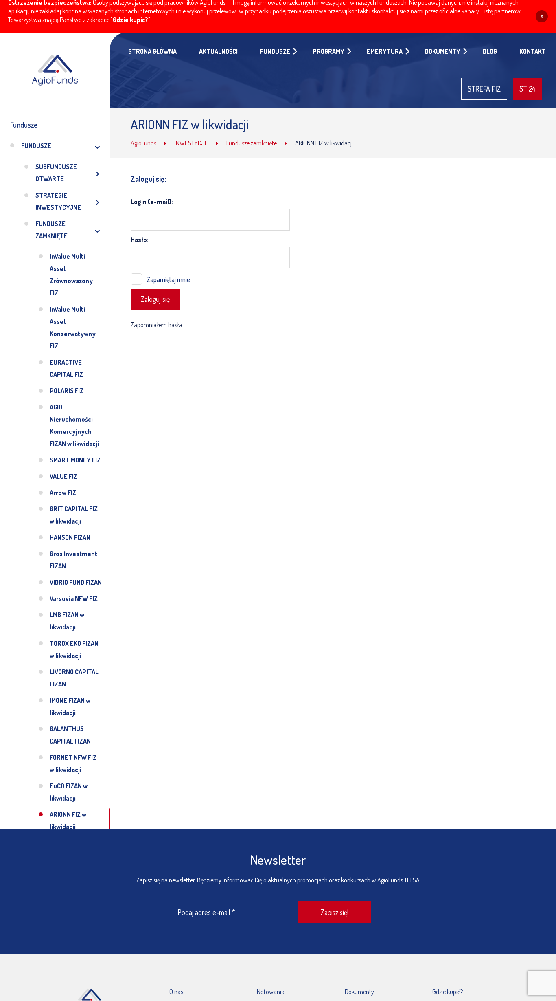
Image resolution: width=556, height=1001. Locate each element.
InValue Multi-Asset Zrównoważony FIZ (71, 274)
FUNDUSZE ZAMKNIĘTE (51, 230)
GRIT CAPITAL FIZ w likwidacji (74, 515)
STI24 (527, 88)
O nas (176, 992)
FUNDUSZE (36, 146)
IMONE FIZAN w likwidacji (70, 706)
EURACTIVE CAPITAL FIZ (66, 368)
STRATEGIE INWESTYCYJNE (58, 201)
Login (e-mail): (152, 202)
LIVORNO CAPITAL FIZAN (74, 678)
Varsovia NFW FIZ (74, 598)
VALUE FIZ (63, 476)
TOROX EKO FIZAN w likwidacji (74, 649)
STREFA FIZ (484, 88)
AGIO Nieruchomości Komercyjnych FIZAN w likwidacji (74, 425)
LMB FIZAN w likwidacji (67, 621)
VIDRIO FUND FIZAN (76, 582)
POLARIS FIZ (66, 391)
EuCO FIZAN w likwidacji (69, 792)
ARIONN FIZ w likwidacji (68, 820)
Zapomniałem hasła (156, 325)
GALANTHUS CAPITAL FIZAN (70, 735)
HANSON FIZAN (70, 537)
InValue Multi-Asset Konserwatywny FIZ (73, 327)
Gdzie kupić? (130, 19)
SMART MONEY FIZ (75, 460)
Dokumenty (359, 992)
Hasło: (140, 239)
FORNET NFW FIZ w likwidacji (73, 763)
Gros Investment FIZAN (73, 560)
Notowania (271, 992)
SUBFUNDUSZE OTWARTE (56, 173)
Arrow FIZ (63, 492)
